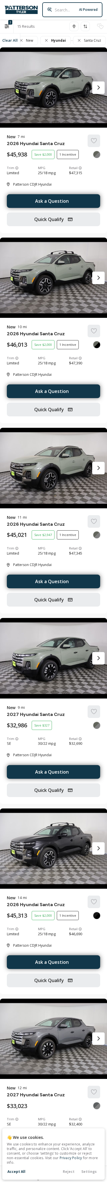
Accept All (16, 1171)
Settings (89, 1171)
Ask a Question (52, 201)
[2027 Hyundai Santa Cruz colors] (96, 725)
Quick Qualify (49, 219)
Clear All (10, 40)
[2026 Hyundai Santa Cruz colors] (96, 154)
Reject (68, 1171)
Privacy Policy (71, 1157)
